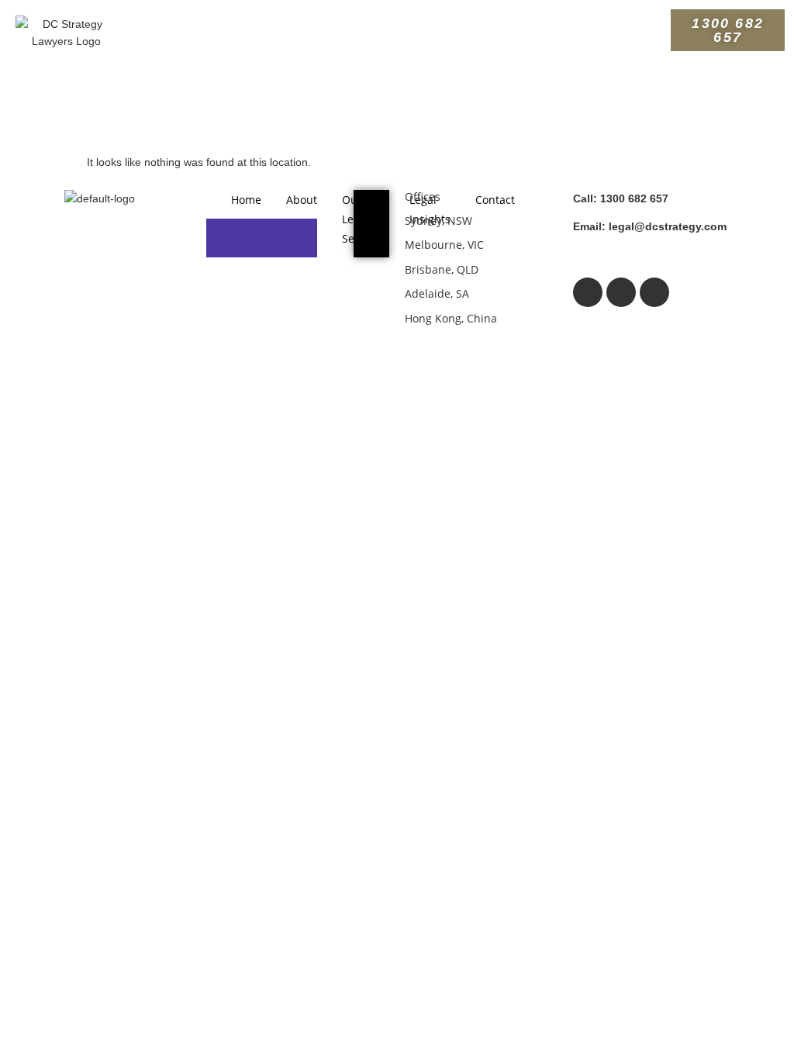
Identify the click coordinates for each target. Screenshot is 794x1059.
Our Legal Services (363, 219)
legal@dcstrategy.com (650, 226)
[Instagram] (621, 292)
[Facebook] (587, 292)
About (301, 199)
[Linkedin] (654, 292)
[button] (397, 25)
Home (246, 199)
